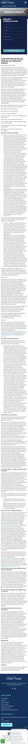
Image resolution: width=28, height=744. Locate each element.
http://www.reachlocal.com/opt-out (10, 558)
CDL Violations (4, 698)
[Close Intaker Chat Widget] (27, 727)
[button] (7, 6)
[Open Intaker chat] (13, 743)
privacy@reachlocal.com (7, 318)
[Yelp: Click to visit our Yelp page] (15, 6)
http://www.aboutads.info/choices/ (10, 525)
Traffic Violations (5, 702)
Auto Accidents (5, 704)
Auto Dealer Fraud (5, 708)
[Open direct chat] (25, 727)
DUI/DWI (3, 700)
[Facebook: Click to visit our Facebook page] (13, 6)
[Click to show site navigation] (25, 3)
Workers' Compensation (7, 706)
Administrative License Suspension (9, 710)
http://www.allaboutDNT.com (12, 566)
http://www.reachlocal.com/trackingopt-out (12, 331)
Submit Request (14, 50)
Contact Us (6, 724)
